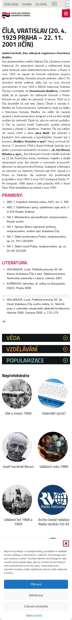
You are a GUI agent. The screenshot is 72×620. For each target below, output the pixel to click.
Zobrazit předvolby (36, 606)
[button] (66, 543)
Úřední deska (11, 4)
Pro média (41, 4)
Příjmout (36, 584)
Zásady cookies (34, 615)
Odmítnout (36, 595)
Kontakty (27, 4)
